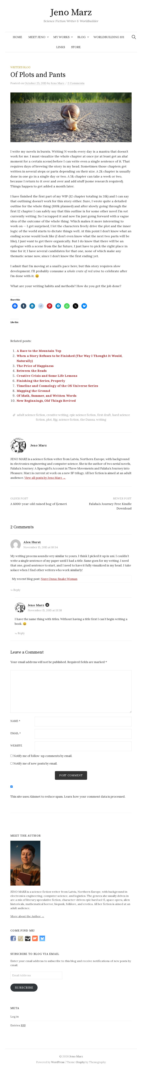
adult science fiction (31, 415)
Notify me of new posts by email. (35, 763)
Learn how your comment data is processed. (94, 796)
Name (15, 721)
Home (17, 37)
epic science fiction (83, 415)
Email (15, 733)
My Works (61, 37)
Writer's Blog (20, 67)
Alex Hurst (32, 542)
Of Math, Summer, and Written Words (46, 396)
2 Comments (76, 83)
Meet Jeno (36, 37)
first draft (104, 415)
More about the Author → (27, 916)
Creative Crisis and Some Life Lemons (47, 376)
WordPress (57, 1062)
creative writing (57, 415)
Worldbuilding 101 (109, 37)
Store (76, 47)
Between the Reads (32, 371)
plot (49, 419)
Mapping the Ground (33, 391)
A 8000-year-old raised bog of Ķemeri (38, 504)
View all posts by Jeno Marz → (45, 478)
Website (16, 745)
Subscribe (24, 987)
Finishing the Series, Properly (41, 381)
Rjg (55, 419)
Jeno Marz (71, 12)
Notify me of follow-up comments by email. (42, 756)
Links (60, 47)
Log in (14, 1016)
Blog (81, 37)
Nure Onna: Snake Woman (59, 579)
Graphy (80, 1062)
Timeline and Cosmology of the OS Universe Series (57, 386)
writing (101, 419)
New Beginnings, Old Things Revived (46, 401)
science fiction (69, 419)
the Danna (87, 419)
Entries (18, 1025)
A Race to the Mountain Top (39, 351)
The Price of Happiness (35, 366)
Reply (16, 590)
